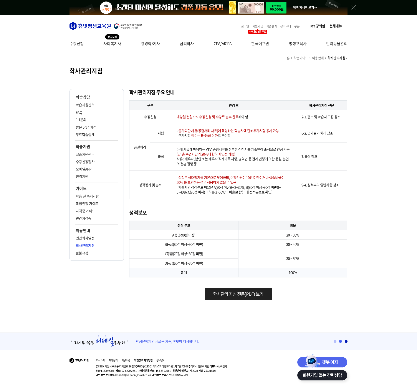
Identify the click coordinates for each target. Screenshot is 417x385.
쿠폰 (297, 26)
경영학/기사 (150, 43)
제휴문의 (113, 360)
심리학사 (187, 43)
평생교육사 (298, 43)
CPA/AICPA (223, 43)
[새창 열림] (130, 26)
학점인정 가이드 (87, 203)
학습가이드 (301, 58)
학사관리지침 (336, 58)
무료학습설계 (85, 134)
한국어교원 (260, 43)
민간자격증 (83, 218)
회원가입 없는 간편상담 (322, 375)
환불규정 (82, 253)
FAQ (79, 112)
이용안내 (318, 58)
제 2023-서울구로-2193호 (194, 371)
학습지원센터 (85, 104)
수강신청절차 (85, 161)
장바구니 (285, 26)
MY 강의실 (317, 26)
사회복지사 (112, 43)
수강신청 (77, 43)
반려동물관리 (337, 43)
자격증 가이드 (85, 210)
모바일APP (83, 169)
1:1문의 (81, 119)
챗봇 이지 (330, 362)
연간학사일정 (85, 238)
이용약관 (125, 360)
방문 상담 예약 (86, 127)
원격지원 (82, 176)
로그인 (245, 26)
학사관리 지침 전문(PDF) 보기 (238, 294)
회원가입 (257, 26)
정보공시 (160, 360)
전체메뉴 (335, 25)
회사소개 (100, 360)
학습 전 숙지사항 (87, 196)
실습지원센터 (85, 154)
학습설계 (271, 26)
